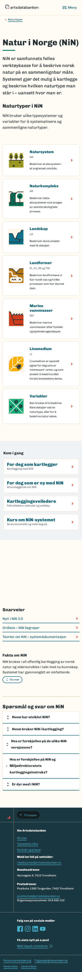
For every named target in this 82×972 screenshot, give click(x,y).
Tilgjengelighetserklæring (50, 960)
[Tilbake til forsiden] (22, 7)
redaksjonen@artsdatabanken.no (39, 862)
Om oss (21, 838)
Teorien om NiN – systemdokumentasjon (34, 637)
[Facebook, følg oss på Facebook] (20, 929)
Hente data (10, 966)
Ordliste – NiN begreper (21, 628)
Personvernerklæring (17, 960)
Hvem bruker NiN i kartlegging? (38, 729)
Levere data (28, 966)
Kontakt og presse (29, 849)
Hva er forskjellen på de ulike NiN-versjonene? (39, 744)
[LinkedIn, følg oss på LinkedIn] (35, 929)
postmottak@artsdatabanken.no (38, 896)
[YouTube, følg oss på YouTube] (43, 929)
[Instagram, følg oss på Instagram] (27, 929)
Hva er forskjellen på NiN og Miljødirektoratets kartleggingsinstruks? (33, 765)
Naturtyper (15, 19)
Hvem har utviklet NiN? (31, 717)
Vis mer (14, 679)
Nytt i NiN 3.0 (13, 619)
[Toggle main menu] (69, 7)
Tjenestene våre (27, 843)
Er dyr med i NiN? (26, 784)
